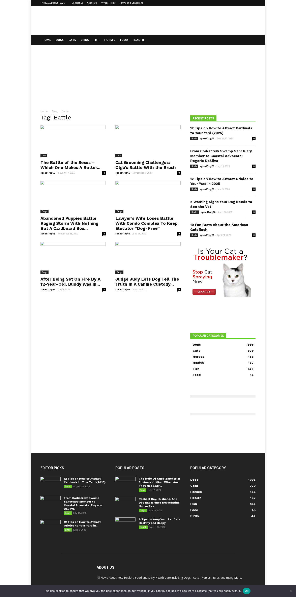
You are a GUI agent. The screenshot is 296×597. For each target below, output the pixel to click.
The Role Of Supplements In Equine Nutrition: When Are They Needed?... (159, 482)
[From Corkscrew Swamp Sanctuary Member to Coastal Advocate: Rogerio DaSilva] (50, 503)
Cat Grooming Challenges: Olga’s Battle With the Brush (145, 165)
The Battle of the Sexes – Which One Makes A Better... (70, 165)
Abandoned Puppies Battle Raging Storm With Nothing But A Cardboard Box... (69, 223)
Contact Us (77, 2)
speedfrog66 (47, 172)
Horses (109, 40)
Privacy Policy (107, 2)
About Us (92, 2)
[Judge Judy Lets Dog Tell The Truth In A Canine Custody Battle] (148, 258)
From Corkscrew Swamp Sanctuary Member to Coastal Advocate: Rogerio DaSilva (221, 156)
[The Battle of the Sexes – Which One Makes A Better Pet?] (73, 141)
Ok (246, 590)
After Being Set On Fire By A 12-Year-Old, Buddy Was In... (70, 282)
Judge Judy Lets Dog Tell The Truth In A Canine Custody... (147, 282)
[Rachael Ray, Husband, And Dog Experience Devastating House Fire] (125, 504)
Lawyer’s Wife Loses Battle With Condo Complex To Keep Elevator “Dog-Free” (146, 223)
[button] (251, 40)
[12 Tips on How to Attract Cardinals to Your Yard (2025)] (50, 484)
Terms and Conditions (131, 2)
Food (124, 40)
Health (138, 40)
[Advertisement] (148, 75)
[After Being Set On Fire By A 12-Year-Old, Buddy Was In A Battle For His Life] (73, 258)
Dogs (60, 40)
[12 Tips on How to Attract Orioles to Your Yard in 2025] (50, 527)
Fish (96, 40)
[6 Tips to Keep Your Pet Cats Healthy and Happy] (125, 524)
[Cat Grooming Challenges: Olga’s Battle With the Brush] (148, 141)
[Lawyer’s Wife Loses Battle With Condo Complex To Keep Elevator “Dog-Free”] (148, 197)
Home (46, 40)
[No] (291, 591)
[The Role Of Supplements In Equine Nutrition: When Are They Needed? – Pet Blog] (125, 484)
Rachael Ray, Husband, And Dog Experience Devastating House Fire (159, 502)
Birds (85, 40)
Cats (72, 40)
